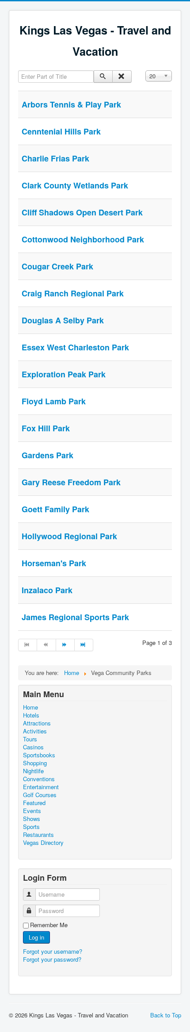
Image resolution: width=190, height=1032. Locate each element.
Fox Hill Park (46, 428)
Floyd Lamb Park (54, 401)
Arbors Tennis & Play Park (71, 104)
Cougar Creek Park (57, 266)
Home (30, 707)
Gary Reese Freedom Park (71, 482)
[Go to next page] (65, 645)
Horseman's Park (54, 563)
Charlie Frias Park (55, 158)
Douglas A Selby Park (63, 320)
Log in (36, 937)
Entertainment (41, 787)
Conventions (39, 779)
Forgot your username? (52, 951)
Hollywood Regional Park (69, 536)
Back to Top (165, 1015)
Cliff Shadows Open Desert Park (82, 212)
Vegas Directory (43, 843)
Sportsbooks (39, 755)
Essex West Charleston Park (75, 347)
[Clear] (121, 76)
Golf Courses (40, 795)
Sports (31, 827)
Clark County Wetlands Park (75, 185)
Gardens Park (47, 455)
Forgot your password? (52, 959)
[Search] (103, 76)
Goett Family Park (55, 509)
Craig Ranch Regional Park (73, 293)
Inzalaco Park (47, 590)
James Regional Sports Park (75, 617)
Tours (30, 739)
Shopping (35, 763)
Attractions (37, 723)
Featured (34, 803)
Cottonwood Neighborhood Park (83, 239)
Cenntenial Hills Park (61, 131)
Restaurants (38, 835)
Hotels (31, 715)
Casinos (33, 747)
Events (32, 811)
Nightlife (33, 771)
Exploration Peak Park (64, 374)
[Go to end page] (84, 645)
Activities (35, 731)
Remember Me (49, 925)
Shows (31, 819)
